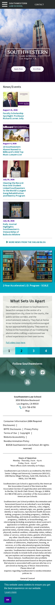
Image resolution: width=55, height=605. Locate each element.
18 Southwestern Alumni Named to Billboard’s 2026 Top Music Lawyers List (13, 150)
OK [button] (7, 600)
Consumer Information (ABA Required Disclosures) (22, 423)
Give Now (37, 69)
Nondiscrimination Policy (16, 441)
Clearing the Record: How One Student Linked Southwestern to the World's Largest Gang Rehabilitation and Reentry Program (14, 189)
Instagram (42, 372)
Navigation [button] (4, 4)
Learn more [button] (11, 592)
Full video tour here (15, 342)
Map (27, 410)
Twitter (22, 372)
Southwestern (18, 4)
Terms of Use (10, 432)
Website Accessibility (14, 436)
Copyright (25, 432)
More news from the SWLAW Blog (27, 242)
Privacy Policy (31, 429)
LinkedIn (32, 372)
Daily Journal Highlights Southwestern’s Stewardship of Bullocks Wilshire (11, 229)
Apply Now (18, 69)
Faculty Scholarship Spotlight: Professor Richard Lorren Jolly (13, 116)
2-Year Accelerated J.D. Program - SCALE (25, 285)
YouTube (27, 382)
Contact (39, 4)
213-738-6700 (29, 407)
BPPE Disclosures (12, 429)
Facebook (12, 372)
